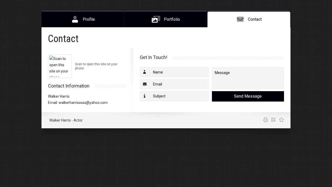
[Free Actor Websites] (280, 120)
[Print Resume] (265, 120)
